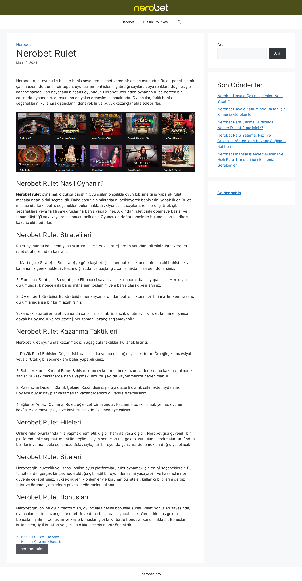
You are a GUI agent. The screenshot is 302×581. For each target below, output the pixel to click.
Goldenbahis (229, 193)
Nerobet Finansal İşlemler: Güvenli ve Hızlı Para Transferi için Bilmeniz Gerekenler (250, 160)
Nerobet (127, 22)
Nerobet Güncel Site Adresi (41, 537)
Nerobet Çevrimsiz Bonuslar (42, 541)
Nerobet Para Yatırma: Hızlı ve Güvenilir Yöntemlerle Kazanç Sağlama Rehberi (251, 141)
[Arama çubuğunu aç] (179, 22)
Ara (220, 44)
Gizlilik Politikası (156, 22)
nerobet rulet (32, 549)
